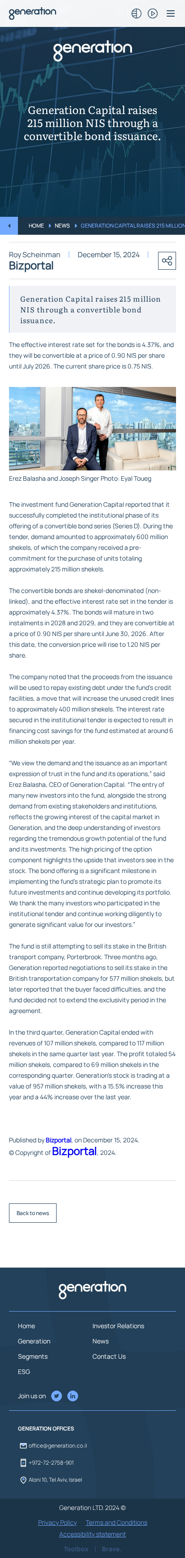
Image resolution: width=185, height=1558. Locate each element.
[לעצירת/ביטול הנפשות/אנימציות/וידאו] (152, 13)
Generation (34, 1341)
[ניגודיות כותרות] (136, 13)
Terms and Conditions (116, 1522)
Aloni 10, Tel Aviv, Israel (55, 1479)
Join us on (32, 1395)
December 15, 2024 (109, 254)
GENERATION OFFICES (46, 1428)
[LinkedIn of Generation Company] (56, 1396)
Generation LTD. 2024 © (92, 1507)
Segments (33, 1356)
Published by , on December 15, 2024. (74, 1140)
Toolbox (76, 1549)
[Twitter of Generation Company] (72, 1396)
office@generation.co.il (58, 1445)
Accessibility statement (92, 1534)
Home (36, 225)
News (62, 225)
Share (167, 261)
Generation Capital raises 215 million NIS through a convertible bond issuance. (92, 122)
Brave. (111, 1549)
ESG (24, 1371)
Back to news (33, 1213)
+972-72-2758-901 (51, 1462)
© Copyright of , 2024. (63, 1151)
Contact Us (109, 1356)
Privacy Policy (57, 1522)
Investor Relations (118, 1325)
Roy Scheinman (35, 254)
